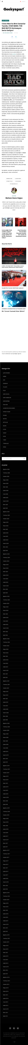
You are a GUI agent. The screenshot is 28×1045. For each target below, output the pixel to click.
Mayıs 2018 (5, 818)
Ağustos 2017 (6, 850)
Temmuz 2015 (6, 938)
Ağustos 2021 (6, 681)
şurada (14, 54)
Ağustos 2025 (6, 511)
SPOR (4, 436)
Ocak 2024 (5, 578)
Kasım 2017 (6, 839)
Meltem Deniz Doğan (7, 32)
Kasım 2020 (6, 712)
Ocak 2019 (5, 790)
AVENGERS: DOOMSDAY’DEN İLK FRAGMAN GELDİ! (13, 308)
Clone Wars (18, 178)
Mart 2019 (5, 783)
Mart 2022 (5, 656)
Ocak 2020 (5, 748)
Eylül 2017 (5, 846)
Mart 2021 (5, 698)
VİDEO (4, 447)
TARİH (4, 440)
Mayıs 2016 (5, 903)
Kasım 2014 (6, 966)
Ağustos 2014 (6, 977)
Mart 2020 (5, 741)
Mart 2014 (5, 995)
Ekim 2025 (5, 504)
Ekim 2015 (5, 928)
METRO (5, 418)
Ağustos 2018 (6, 808)
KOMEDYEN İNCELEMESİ (9, 408)
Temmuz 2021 (6, 684)
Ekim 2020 (5, 716)
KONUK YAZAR (6, 411)
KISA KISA (5, 404)
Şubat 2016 (5, 913)
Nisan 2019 (5, 779)
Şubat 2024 (5, 575)
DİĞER (4, 376)
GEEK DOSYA (6, 394)
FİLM (4, 390)
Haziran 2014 (6, 984)
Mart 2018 (5, 825)
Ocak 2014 (5, 1002)
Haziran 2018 (6, 815)
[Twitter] (16, 36)
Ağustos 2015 (6, 935)
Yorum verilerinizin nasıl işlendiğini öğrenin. (11, 353)
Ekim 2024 (5, 547)
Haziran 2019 (6, 772)
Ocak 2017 (5, 875)
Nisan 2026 (5, 483)
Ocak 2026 (5, 494)
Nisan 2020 (5, 737)
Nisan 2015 (5, 949)
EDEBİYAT (5, 383)
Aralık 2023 (5, 582)
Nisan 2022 (5, 652)
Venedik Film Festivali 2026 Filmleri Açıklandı (12, 288)
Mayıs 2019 (5, 776)
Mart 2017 (5, 868)
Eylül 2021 (5, 677)
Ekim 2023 (5, 589)
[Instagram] (18, 1028)
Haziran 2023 (6, 603)
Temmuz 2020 (6, 726)
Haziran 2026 (6, 476)
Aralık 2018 (5, 794)
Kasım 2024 (6, 543)
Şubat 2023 (5, 617)
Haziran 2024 (6, 561)
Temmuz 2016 (6, 896)
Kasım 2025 (6, 501)
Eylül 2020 (5, 719)
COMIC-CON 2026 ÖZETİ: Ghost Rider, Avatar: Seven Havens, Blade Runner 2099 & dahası (13, 266)
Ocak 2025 (5, 536)
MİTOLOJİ (5, 422)
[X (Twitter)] (14, 1028)
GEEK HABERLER (5, 20)
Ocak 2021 (5, 705)
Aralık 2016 (5, 878)
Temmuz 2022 (6, 642)
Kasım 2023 (6, 585)
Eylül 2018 (5, 804)
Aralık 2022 (5, 624)
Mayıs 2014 (5, 987)
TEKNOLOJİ (5, 443)
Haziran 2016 (6, 899)
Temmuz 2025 (6, 515)
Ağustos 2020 (6, 723)
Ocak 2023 (5, 621)
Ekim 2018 (5, 801)
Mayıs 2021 (5, 691)
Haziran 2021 (6, 688)
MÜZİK (4, 425)
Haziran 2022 (6, 645)
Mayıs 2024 (5, 564)
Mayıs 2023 (5, 607)
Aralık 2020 (5, 709)
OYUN (4, 429)
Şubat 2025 (5, 533)
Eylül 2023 (5, 592)
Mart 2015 (5, 952)
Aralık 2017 (5, 836)
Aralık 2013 (5, 1005)
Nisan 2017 (5, 864)
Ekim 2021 (5, 674)
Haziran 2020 (6, 730)
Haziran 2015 (6, 942)
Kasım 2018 (6, 797)
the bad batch (13, 183)
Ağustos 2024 (6, 554)
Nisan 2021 (5, 695)
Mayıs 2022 (5, 649)
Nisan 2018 (5, 822)
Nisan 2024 (5, 568)
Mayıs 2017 (5, 861)
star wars (18, 181)
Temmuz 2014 (6, 980)
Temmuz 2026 (6, 473)
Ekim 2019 (5, 758)
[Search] (20, 1)
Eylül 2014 (5, 973)
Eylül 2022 (5, 635)
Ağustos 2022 (6, 638)
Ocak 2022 (5, 663)
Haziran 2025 (6, 518)
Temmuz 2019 (6, 769)
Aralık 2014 (5, 963)
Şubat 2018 (5, 829)
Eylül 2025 (5, 508)
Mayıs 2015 (5, 945)
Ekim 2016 (5, 885)
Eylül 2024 (5, 550)
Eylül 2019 (5, 762)
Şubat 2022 (5, 659)
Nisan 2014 (5, 991)
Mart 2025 (5, 529)
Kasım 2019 (6, 755)
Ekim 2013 (5, 1012)
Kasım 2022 (6, 628)
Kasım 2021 (6, 670)
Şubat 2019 (5, 786)
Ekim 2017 (5, 843)
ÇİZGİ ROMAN (6, 373)
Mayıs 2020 (5, 734)
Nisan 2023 (5, 610)
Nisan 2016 (5, 906)
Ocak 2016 (5, 917)
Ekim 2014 (5, 970)
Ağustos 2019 (6, 765)
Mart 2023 (5, 614)
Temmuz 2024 (6, 557)
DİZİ (4, 380)
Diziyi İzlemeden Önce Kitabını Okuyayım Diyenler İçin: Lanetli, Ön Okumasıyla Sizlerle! (21, 233)
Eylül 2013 (5, 1016)
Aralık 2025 (5, 497)
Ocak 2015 (5, 959)
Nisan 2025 (5, 525)
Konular (5, 415)
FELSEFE (5, 387)
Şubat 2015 (5, 956)
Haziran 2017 (6, 857)
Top (14, 1042)
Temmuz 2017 (6, 853)
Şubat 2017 (5, 871)
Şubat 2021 (5, 702)
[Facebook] (12, 36)
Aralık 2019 (5, 751)
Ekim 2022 (5, 631)
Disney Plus (9, 181)
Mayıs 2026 (5, 480)
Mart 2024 (5, 571)
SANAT (4, 433)
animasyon (9, 178)
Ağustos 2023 (6, 596)
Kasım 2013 (6, 1009)
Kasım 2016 (6, 882)
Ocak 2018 (5, 832)
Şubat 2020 (5, 744)
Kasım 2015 (6, 924)
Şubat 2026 (5, 490)
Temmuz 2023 (6, 600)
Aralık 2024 (5, 540)
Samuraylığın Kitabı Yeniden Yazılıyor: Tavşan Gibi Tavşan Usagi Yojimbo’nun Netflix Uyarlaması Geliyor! (7, 233)
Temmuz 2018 (6, 811)
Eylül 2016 (5, 889)
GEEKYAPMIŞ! (6, 401)
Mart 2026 (5, 487)
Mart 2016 (5, 910)
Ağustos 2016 (6, 892)
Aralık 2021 (5, 667)
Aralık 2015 (5, 920)
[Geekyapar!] (14, 9)
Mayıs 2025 (5, 522)
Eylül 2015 (5, 931)
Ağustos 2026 (6, 469)
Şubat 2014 (5, 998)
